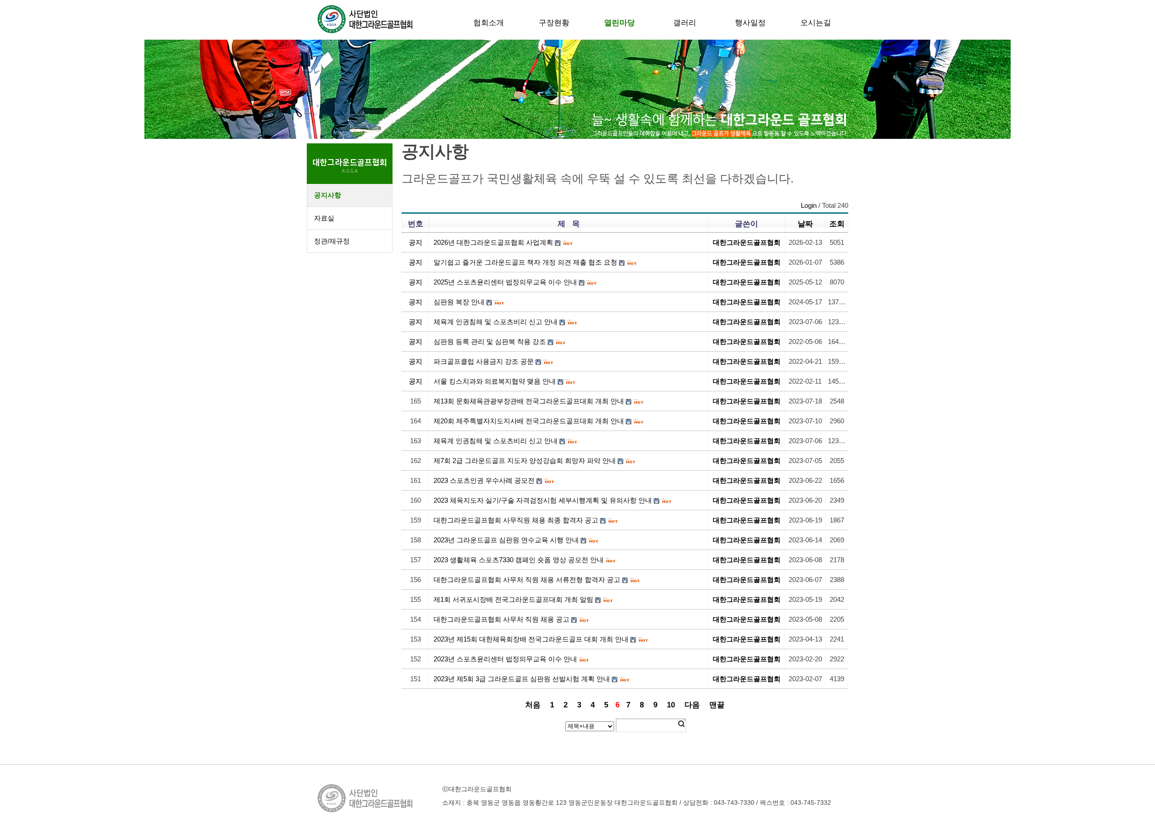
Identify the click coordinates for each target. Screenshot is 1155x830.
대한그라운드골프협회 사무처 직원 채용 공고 (501, 619)
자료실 (324, 218)
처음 (533, 705)
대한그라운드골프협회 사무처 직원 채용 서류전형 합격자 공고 (527, 579)
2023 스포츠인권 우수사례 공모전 (484, 480)
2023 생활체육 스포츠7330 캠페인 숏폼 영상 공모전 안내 (519, 560)
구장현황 (554, 22)
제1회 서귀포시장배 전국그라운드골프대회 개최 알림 (513, 599)
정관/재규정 (332, 241)
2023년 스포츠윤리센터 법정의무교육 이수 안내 (505, 659)
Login (809, 205)
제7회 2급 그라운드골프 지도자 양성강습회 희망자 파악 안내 (525, 460)
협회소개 (488, 22)
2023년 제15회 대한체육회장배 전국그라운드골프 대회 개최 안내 (531, 639)
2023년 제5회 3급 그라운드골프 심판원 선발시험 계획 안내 (522, 679)
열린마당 (619, 22)
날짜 (805, 224)
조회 (837, 224)
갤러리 (684, 22)
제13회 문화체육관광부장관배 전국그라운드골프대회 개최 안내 (529, 401)
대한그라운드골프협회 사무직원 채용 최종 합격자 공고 (516, 520)
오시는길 (815, 22)
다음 (692, 705)
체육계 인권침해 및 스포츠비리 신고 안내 (496, 441)
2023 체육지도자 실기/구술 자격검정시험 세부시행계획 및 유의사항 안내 (543, 500)
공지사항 (327, 195)
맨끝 (717, 705)
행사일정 (750, 22)
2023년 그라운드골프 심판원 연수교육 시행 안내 (506, 540)
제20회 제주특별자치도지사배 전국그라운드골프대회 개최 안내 (529, 421)
